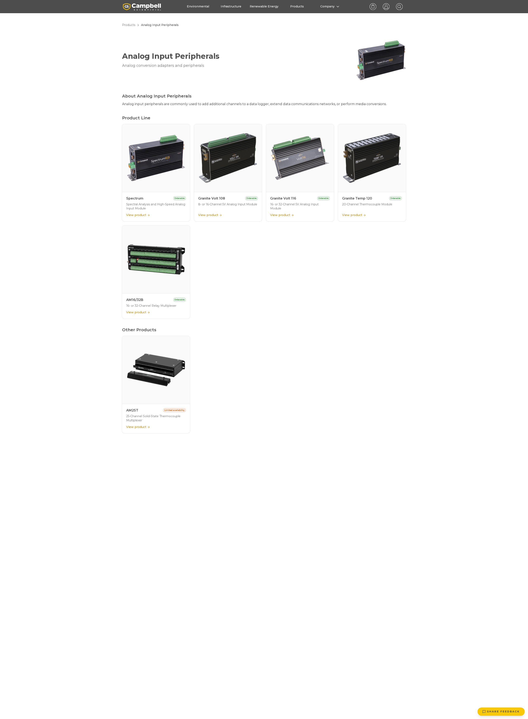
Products (128, 25)
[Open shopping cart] (373, 6)
